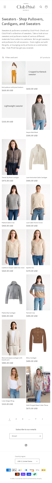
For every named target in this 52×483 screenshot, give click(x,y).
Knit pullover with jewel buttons (12, 87)
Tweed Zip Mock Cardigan (10, 177)
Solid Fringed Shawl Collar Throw (37, 405)
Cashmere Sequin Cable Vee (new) (13, 268)
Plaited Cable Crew (8, 223)
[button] (4, 7)
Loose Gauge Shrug (8, 401)
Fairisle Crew (30, 313)
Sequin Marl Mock (32, 132)
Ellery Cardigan (31, 358)
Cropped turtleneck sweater (37, 73)
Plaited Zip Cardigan (9, 313)
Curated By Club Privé (22, 478)
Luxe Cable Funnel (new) (34, 223)
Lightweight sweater (13, 106)
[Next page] (42, 419)
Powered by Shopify (35, 478)
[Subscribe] (39, 436)
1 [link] (9, 419)
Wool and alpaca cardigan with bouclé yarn (12, 359)
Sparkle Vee (30, 268)
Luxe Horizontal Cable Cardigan (36, 177)
